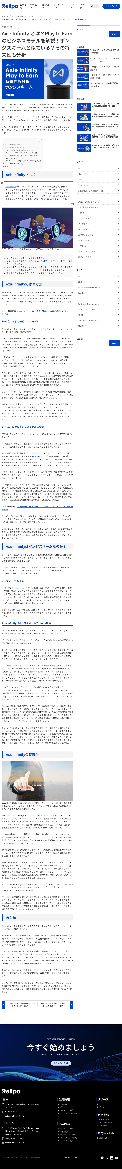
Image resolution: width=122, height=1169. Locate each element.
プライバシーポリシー (70, 1157)
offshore (81, 281)
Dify (79, 179)
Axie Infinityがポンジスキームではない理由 (25, 161)
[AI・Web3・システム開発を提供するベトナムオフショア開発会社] (10, 6)
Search (80, 29)
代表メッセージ (66, 1107)
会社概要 (63, 1104)
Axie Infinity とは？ (13, 144)
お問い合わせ (111, 6)
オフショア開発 (84, 218)
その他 (81, 212)
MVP (80, 196)
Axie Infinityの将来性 (14, 163)
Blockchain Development (89, 287)
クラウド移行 (83, 223)
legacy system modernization (91, 190)
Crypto (81, 292)
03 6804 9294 (11, 1111)
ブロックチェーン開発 (68, 1138)
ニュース (102, 1104)
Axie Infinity (11, 186)
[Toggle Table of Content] (38, 141)
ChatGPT (82, 174)
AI (79, 168)
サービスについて (67, 1128)
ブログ (82, 6)
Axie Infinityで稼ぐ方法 (15, 147)
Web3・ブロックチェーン (89, 201)
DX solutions (83, 185)
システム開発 (83, 229)
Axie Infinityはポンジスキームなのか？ (21, 155)
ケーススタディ (105, 1119)
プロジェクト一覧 (106, 1122)
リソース (103, 1099)
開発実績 (103, 1115)
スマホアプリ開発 (85, 234)
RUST (80, 314)
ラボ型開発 (64, 1131)
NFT (45, 261)
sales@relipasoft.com (14, 1115)
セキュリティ (83, 240)
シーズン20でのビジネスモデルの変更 (23, 153)
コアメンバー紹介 (66, 1110)
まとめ (7, 166)
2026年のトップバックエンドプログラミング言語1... (104, 60)
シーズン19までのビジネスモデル (21, 150)
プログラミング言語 (86, 251)
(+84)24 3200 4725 (13, 1138)
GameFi (35, 456)
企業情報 (64, 1099)
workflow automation (88, 207)
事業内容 (64, 1124)
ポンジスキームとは (16, 158)
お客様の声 (103, 1125)
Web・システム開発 (67, 1134)
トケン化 (82, 245)
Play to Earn (48, 198)
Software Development (88, 303)
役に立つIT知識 (84, 257)
